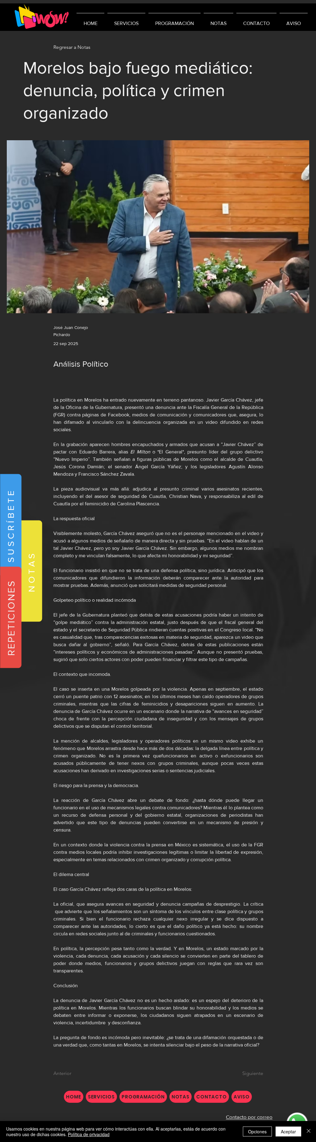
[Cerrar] (308, 1131)
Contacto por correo (249, 1117)
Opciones (257, 1131)
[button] (10, 524)
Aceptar (288, 1131)
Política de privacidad (89, 1134)
